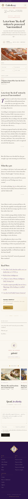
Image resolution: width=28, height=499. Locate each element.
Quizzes (3, 484)
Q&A (2, 467)
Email (3, 70)
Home (5, 10)
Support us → (8, 307)
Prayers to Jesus (18, 459)
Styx (14, 186)
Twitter (4, 67)
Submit (5, 435)
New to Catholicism (5, 479)
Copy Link (17, 70)
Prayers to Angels (19, 469)
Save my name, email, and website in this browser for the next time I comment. (15, 430)
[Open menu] (25, 5)
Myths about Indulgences (10, 275)
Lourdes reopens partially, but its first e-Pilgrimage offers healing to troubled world (14, 287)
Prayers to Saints (19, 464)
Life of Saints (4, 462)
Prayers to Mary (18, 462)
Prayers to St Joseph (19, 467)
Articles (11, 10)
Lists (2, 487)
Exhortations (4, 464)
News (2, 469)
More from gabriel (13, 356)
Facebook (17, 67)
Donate (3, 477)
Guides (3, 482)
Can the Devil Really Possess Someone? (14, 293)
